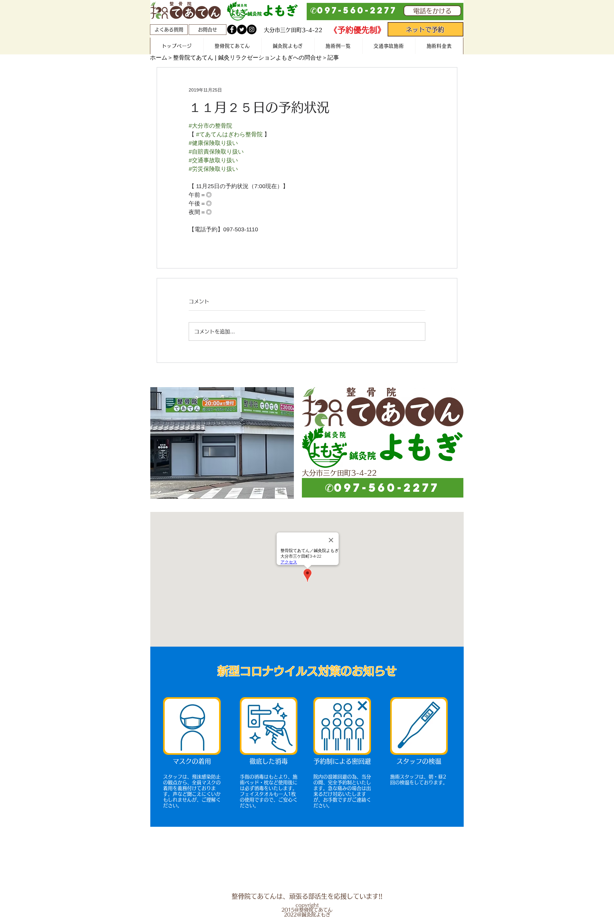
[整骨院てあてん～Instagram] (251, 29)
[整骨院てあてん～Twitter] (242, 29)
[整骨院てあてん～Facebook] (232, 29)
